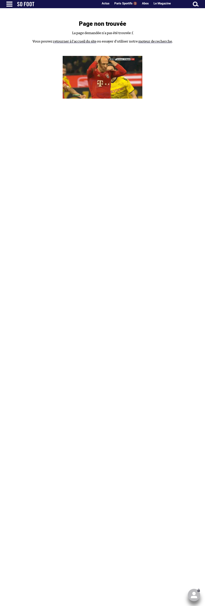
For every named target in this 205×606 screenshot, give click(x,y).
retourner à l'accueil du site (74, 41)
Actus (106, 3)
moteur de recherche (155, 41)
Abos (145, 3)
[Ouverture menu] (9, 4)
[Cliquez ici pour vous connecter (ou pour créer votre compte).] (194, 595)
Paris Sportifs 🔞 (125, 3)
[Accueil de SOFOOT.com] (57, 4)
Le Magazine (162, 3)
